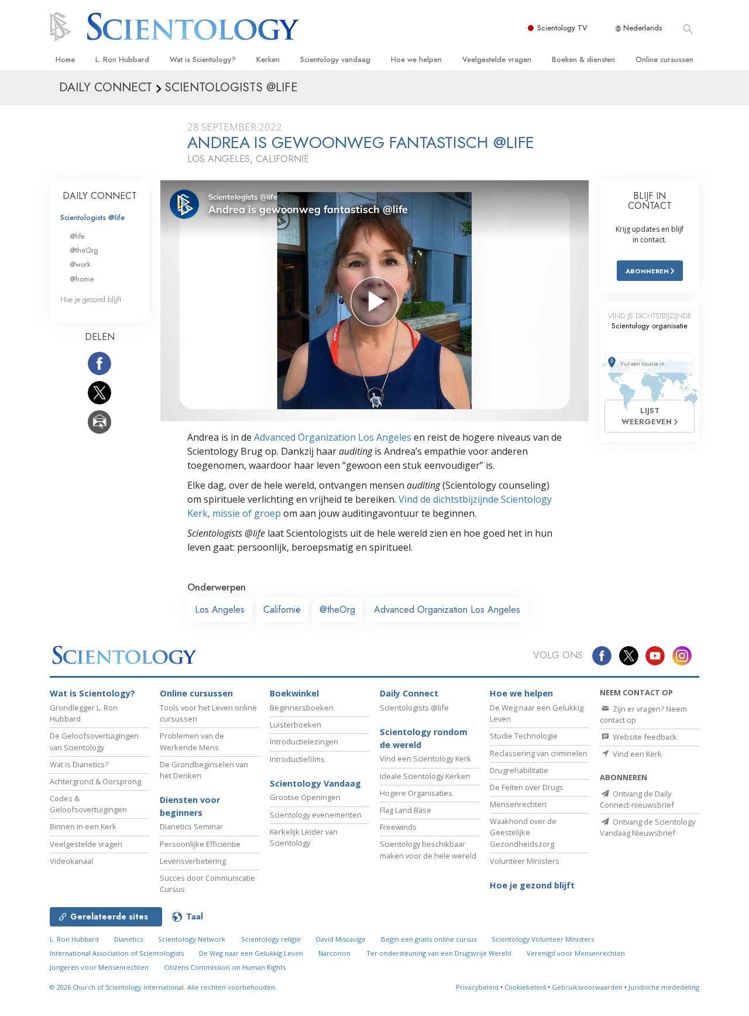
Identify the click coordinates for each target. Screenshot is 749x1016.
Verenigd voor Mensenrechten (576, 953)
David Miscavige (341, 939)
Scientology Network (191, 939)
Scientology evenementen (316, 814)
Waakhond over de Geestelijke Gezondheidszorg (523, 832)
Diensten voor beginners (190, 806)
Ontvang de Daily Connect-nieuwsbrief (637, 799)
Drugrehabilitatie (519, 770)
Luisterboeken (295, 724)
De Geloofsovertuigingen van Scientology (94, 741)
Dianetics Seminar (191, 826)
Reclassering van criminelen (538, 753)
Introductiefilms (297, 759)
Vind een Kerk (636, 754)
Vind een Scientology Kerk (425, 758)
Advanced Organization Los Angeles (332, 437)
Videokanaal (71, 861)
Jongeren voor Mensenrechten (99, 967)
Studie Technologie (524, 735)
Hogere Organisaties (416, 793)
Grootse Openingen (305, 797)
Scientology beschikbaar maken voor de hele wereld (428, 849)
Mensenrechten (518, 804)
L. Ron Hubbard (122, 59)
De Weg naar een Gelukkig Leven (251, 953)
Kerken (268, 59)
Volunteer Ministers (524, 861)
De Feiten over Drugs (527, 787)
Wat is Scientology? (203, 59)
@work (80, 264)
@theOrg (337, 609)
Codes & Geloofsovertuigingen (88, 804)
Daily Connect (409, 693)
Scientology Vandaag (315, 783)
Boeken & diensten (583, 59)
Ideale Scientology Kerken (425, 776)
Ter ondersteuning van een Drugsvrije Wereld (438, 953)
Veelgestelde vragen (496, 59)
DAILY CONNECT (100, 195)
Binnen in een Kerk (83, 826)
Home (65, 59)
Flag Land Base (405, 810)
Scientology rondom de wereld (424, 738)
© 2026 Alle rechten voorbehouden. (163, 987)
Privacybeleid (477, 987)
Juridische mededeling (663, 987)
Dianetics (128, 939)
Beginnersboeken (302, 707)
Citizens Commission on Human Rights (225, 967)
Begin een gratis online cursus (428, 939)
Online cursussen (664, 59)
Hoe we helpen (416, 59)
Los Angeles (220, 609)
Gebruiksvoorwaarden (587, 987)
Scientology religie (271, 939)
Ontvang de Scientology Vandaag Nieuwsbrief (647, 827)
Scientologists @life (92, 217)
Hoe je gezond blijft (90, 299)
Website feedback (644, 737)
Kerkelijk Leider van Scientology (304, 837)
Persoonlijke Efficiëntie (200, 844)
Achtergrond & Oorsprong (95, 781)
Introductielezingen (304, 741)
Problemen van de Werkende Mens (192, 741)
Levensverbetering (193, 861)
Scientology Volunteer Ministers (543, 939)
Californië (282, 609)
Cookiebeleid (525, 987)
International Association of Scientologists (117, 953)
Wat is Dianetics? (79, 764)
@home (82, 278)
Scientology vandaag (335, 59)
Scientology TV (562, 27)
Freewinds (398, 827)
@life (77, 236)
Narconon (334, 953)
